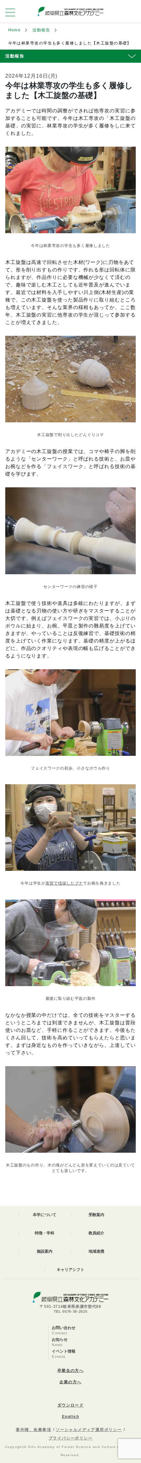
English (70, 1416)
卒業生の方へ (70, 1370)
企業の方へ (70, 1382)
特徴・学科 (44, 1233)
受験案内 (96, 1214)
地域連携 (96, 1251)
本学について (44, 1214)
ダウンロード (70, 1405)
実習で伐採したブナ (64, 883)
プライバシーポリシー (70, 1438)
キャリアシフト (70, 1269)
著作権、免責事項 (33, 1429)
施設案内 (44, 1251)
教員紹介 (96, 1233)
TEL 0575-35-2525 (71, 1311)
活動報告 (41, 30)
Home (14, 30)
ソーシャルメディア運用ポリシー (89, 1429)
